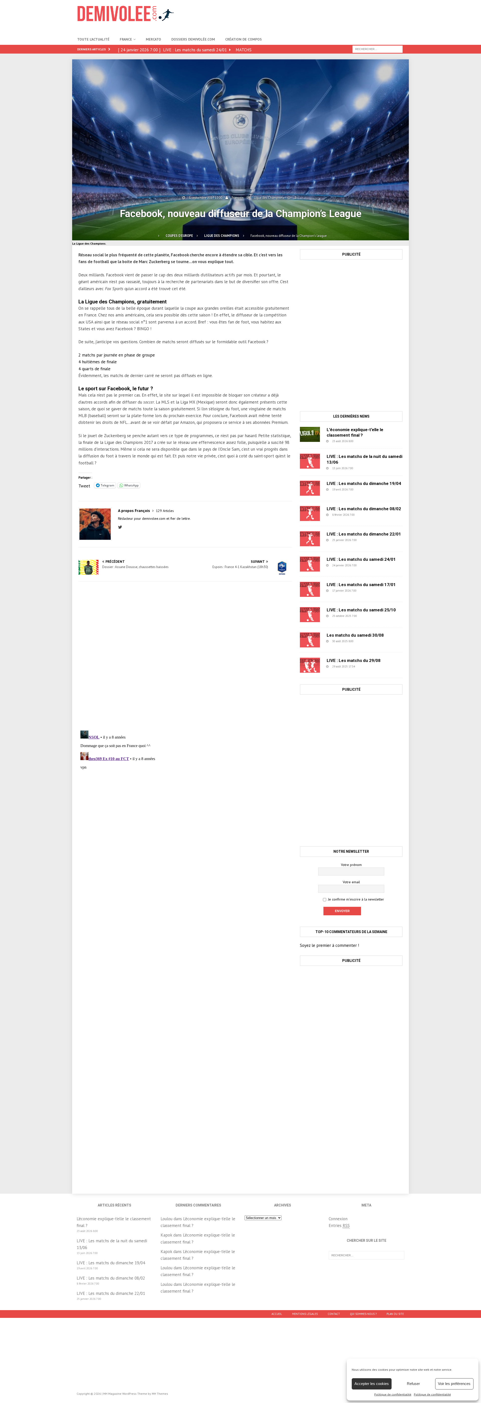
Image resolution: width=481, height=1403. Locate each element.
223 (369, 540)
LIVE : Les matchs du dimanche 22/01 (364, 534)
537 (365, 489)
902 (365, 468)
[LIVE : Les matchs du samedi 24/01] (310, 564)
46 (364, 441)
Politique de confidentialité (392, 1394)
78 (366, 666)
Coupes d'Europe (179, 236)
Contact (334, 1314)
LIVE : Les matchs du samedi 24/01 (361, 559)
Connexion (338, 1218)
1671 (370, 616)
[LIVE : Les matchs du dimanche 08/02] (310, 513)
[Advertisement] (312, 16)
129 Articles (165, 510)
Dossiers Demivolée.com (193, 39)
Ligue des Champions (269, 198)
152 (368, 590)
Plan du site (395, 1314)
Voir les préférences (454, 1383)
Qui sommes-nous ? (363, 1314)
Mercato (153, 39)
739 (367, 514)
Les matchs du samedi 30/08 (355, 635)
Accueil (277, 1314)
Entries (339, 1225)
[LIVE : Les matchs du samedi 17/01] (310, 589)
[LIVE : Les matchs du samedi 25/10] (310, 614)
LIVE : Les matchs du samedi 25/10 (361, 609)
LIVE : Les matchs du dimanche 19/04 (364, 483)
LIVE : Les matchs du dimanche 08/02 (364, 508)
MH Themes (160, 1393)
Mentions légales (305, 1314)
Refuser (413, 1383)
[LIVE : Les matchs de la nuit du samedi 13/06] (310, 461)
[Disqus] (185, 655)
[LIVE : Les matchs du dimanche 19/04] (310, 488)
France (126, 39)
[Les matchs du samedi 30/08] (310, 639)
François (238, 198)
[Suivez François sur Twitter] (121, 527)
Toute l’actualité (93, 39)
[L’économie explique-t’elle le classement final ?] (310, 434)
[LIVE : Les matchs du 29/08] (310, 665)
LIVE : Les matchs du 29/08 (354, 660)
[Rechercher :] (377, 49)
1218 (366, 641)
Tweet (84, 485)
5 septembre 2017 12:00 (205, 198)
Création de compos (243, 39)
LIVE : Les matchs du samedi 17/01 (361, 584)
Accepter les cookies (371, 1383)
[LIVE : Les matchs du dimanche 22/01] (310, 538)
